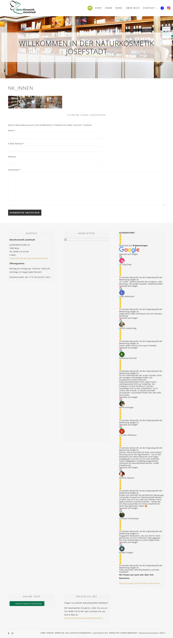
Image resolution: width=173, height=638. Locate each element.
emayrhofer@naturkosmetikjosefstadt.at (28, 258)
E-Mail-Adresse (16, 143)
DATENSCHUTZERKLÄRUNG (80, 633)
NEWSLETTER (114, 633)
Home (108, 8)
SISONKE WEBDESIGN (128, 633)
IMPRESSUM (59, 633)
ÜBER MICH (133, 8)
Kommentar (14, 169)
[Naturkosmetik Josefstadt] (22, 8)
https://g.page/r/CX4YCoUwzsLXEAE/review (139, 583)
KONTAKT (149, 8)
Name (11, 130)
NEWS (119, 8)
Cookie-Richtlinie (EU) (100, 633)
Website (12, 156)
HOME (43, 633)
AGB (67, 633)
